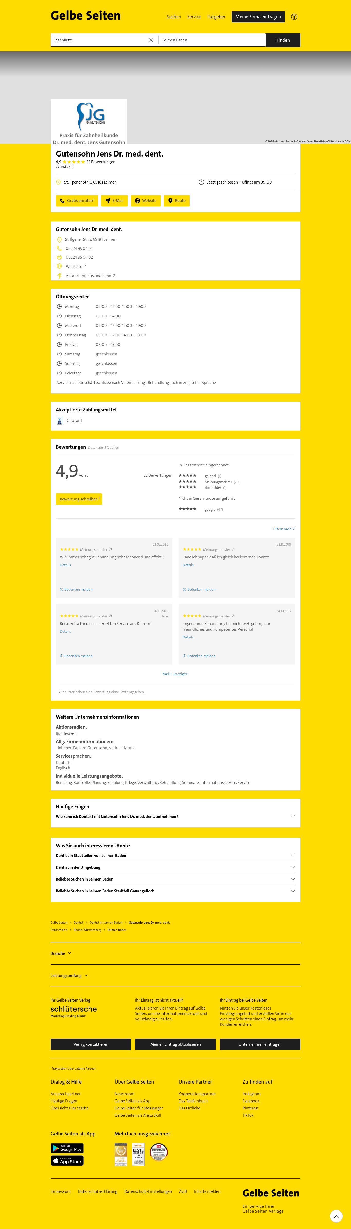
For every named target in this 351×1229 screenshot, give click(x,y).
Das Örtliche (189, 1108)
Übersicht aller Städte (70, 1108)
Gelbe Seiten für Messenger (139, 1108)
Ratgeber (216, 17)
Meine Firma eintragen (258, 17)
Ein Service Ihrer (263, 1209)
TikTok (248, 1115)
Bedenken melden (78, 589)
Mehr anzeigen (175, 673)
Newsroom (124, 1093)
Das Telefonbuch (193, 1101)
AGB (183, 1191)
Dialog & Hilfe (66, 1081)
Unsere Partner (195, 1081)
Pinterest (251, 1108)
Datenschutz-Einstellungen (148, 1191)
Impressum (61, 1191)
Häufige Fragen (64, 1101)
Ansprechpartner (66, 1093)
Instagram (252, 1093)
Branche (58, 953)
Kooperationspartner (197, 1093)
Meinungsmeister (93, 549)
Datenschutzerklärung (97, 1191)
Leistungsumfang (66, 975)
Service (194, 17)
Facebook (251, 1101)
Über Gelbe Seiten (134, 1081)
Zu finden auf (258, 1081)
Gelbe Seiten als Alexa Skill (138, 1115)
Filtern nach (282, 529)
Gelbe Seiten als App (132, 1101)
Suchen (174, 17)
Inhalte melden (207, 1191)
